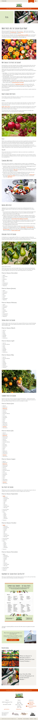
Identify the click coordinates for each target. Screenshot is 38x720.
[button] (35, 1)
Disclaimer (31, 718)
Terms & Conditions (26, 718)
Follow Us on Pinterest (31, 706)
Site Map (35, 718)
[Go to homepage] (19, 5)
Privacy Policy (20, 718)
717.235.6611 (4, 1)
